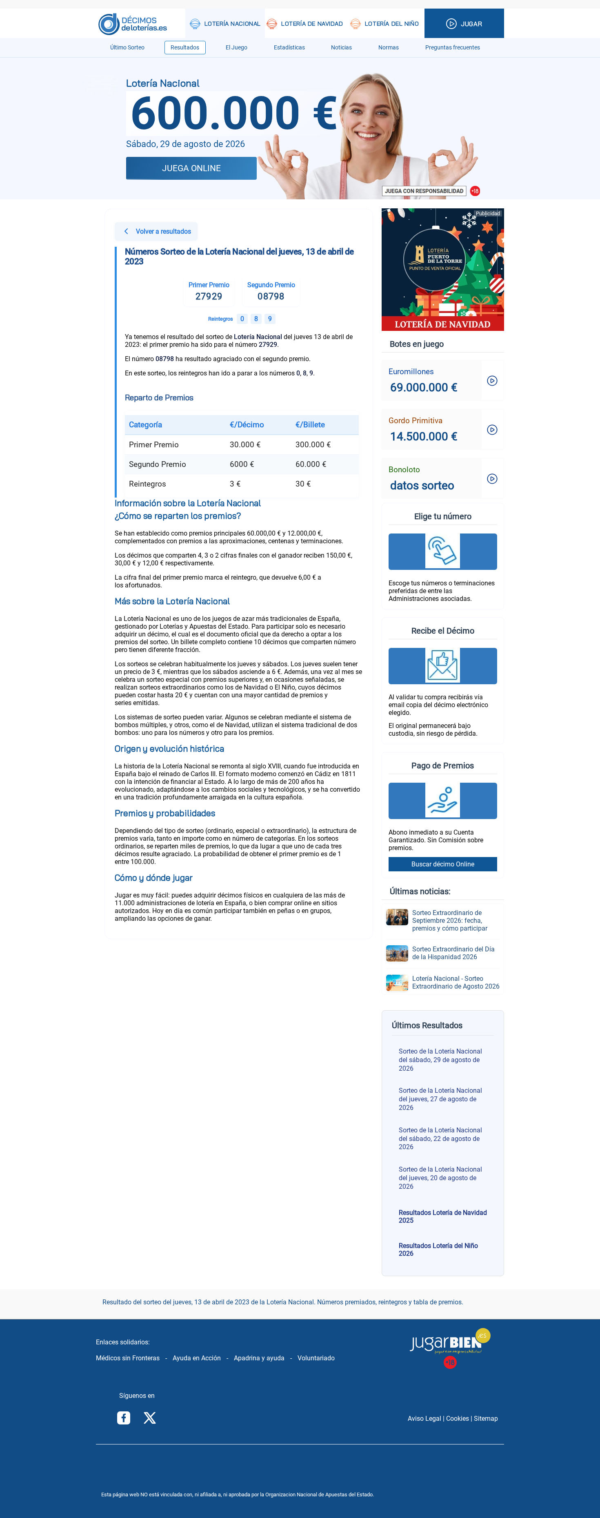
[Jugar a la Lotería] (464, 24)
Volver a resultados (163, 231)
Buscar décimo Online (442, 864)
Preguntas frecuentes (452, 47)
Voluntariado (316, 1358)
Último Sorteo (127, 47)
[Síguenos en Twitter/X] (150, 1418)
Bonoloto (404, 469)
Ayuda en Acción (197, 1358)
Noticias (341, 47)
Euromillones (411, 371)
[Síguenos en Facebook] (123, 1418)
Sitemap (486, 1418)
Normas (388, 47)
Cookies (457, 1418)
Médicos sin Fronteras (128, 1358)
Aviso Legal (424, 1418)
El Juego (236, 47)
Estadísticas (289, 47)
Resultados (185, 47)
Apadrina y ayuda (259, 1358)
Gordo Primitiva (415, 420)
